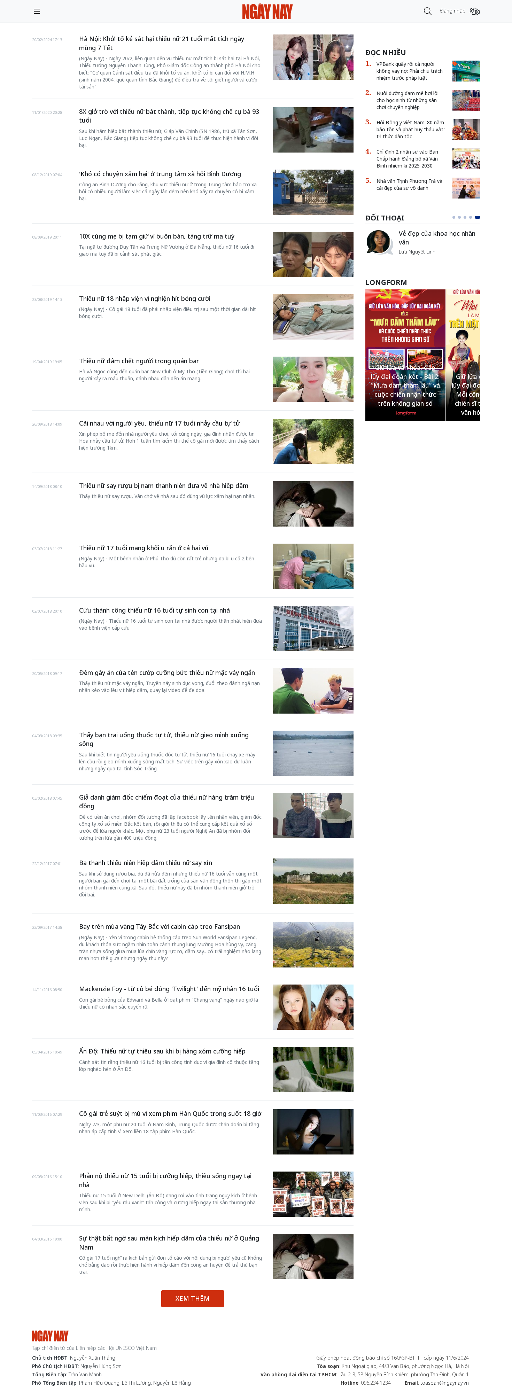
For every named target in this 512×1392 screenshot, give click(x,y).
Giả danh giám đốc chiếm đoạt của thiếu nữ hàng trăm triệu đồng (166, 801)
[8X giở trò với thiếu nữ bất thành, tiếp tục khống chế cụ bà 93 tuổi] (313, 130)
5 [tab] (477, 217)
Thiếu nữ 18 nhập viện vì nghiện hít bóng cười (144, 298)
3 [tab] (465, 217)
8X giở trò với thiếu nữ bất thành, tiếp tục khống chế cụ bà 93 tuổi (169, 116)
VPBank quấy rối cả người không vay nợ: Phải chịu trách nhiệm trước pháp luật (410, 71)
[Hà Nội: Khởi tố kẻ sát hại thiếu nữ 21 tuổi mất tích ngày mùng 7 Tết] (313, 57)
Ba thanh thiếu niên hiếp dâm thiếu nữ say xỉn (145, 862)
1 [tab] (453, 217)
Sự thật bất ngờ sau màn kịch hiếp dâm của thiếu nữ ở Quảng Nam (169, 1242)
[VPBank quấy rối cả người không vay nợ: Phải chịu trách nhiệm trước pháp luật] (466, 71)
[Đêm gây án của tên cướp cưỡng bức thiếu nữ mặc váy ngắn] (313, 691)
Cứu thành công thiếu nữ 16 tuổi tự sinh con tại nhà (154, 610)
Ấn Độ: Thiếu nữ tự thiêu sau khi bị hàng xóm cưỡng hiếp (162, 1051)
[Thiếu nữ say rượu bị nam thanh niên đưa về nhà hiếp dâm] (313, 504)
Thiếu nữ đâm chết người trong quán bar (139, 361)
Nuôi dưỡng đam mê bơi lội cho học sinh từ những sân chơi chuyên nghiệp (408, 100)
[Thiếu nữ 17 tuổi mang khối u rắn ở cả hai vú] (313, 566)
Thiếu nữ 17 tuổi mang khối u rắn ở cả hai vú (144, 548)
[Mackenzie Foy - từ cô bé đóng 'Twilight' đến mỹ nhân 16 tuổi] (313, 1007)
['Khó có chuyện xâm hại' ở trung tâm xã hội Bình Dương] (313, 192)
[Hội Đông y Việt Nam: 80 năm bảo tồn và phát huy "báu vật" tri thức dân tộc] (466, 129)
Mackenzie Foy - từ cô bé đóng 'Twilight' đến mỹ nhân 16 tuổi (169, 989)
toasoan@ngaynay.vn (444, 1382)
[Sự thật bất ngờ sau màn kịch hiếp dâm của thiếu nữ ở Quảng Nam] (313, 1256)
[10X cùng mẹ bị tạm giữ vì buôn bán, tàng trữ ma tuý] (313, 254)
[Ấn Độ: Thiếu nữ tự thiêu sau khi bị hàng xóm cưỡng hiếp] (313, 1069)
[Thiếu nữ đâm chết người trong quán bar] (313, 379)
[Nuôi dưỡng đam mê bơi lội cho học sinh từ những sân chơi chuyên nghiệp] (466, 100)
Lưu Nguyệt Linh (417, 251)
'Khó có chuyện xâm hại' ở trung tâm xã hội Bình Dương (160, 174)
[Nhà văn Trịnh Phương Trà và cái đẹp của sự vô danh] (466, 188)
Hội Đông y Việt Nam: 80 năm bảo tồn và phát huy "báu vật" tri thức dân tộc (411, 129)
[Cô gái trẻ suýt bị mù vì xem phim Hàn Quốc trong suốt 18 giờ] (313, 1131)
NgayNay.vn (267, 11)
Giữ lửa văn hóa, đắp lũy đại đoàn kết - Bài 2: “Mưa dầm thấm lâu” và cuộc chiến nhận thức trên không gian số (405, 385)
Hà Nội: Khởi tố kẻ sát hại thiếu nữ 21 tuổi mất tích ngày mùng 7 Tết (161, 43)
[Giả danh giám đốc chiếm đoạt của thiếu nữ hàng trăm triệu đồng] (313, 815)
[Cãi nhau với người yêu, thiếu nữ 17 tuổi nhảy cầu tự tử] (313, 441)
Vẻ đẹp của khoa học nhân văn (437, 238)
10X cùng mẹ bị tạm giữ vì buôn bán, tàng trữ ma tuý (156, 236)
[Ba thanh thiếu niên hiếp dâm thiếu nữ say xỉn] (313, 881)
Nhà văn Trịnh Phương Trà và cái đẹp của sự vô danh (409, 184)
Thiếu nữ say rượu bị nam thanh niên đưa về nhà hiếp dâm (163, 485)
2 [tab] (459, 217)
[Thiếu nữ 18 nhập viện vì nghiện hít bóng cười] (313, 317)
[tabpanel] (422, 242)
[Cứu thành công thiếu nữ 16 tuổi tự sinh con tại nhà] (313, 628)
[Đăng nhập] (475, 11)
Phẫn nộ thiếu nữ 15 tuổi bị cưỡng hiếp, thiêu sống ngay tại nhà (165, 1180)
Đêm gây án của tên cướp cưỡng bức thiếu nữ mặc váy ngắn (167, 672)
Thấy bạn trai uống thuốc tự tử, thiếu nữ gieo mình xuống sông (164, 739)
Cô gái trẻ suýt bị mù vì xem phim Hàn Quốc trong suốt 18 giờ (170, 1113)
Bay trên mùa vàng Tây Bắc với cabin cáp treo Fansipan (159, 926)
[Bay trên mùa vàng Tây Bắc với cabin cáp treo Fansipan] (313, 944)
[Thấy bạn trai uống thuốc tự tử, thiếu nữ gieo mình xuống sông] (313, 753)
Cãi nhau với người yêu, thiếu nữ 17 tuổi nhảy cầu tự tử (159, 423)
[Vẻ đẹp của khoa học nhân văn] (379, 242)
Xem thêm (193, 1298)
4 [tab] (470, 217)
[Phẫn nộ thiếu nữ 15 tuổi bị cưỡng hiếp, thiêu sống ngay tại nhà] (313, 1194)
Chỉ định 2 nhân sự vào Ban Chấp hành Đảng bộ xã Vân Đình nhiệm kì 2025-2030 (407, 158)
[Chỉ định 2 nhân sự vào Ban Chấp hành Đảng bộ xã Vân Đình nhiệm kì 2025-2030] (466, 158)
